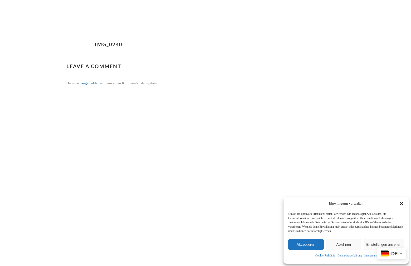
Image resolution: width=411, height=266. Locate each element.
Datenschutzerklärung (350, 255)
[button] (401, 203)
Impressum (370, 255)
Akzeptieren (306, 244)
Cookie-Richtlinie (325, 255)
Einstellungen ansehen (383, 244)
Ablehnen (343, 244)
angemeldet (89, 83)
